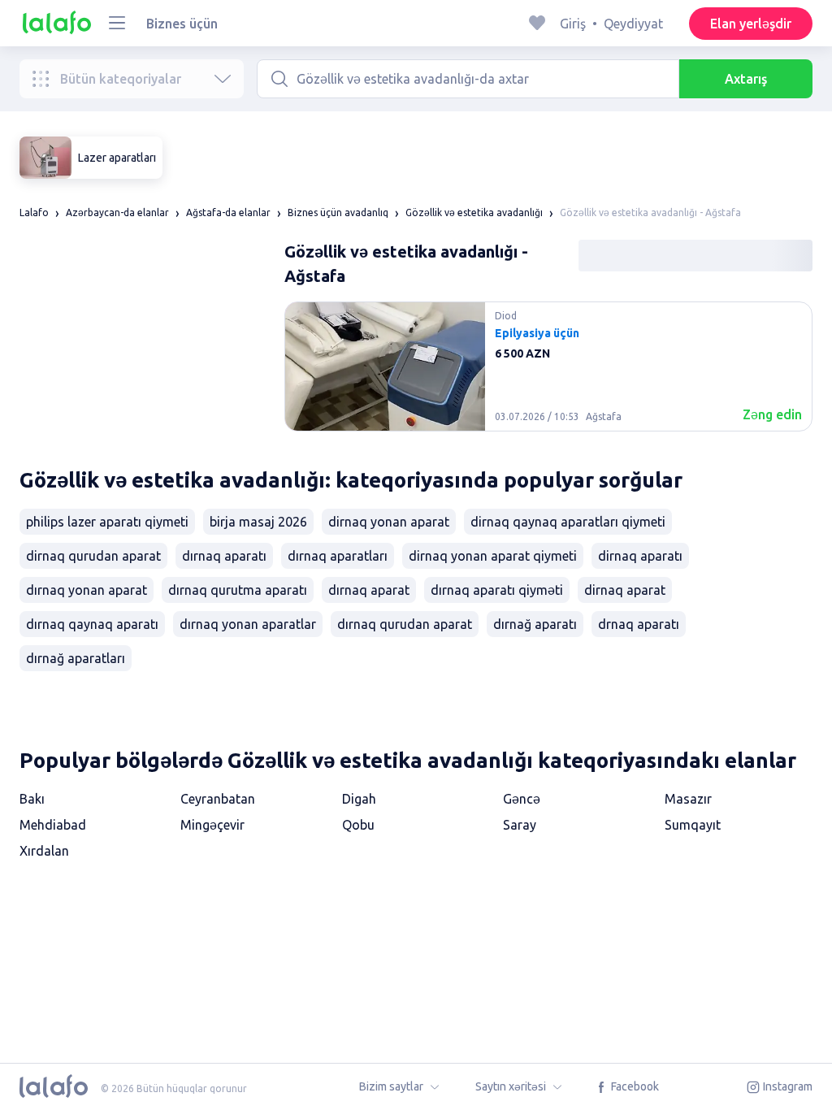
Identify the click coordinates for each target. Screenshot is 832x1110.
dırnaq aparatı (224, 555)
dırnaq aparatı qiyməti (497, 590)
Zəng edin (772, 414)
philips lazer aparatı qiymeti (107, 521)
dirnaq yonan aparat (388, 521)
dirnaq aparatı (640, 555)
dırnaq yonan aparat (86, 590)
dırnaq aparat (369, 590)
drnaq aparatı (638, 624)
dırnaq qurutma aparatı (237, 590)
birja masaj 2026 (258, 521)
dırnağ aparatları (75, 658)
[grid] (548, 372)
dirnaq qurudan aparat (93, 555)
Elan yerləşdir (750, 23)
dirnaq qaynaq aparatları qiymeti (567, 521)
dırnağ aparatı (535, 624)
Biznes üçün (182, 23)
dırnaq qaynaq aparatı (92, 624)
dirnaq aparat (624, 590)
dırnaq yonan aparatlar (248, 624)
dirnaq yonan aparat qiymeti (493, 555)
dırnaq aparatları (338, 555)
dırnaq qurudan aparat (404, 624)
